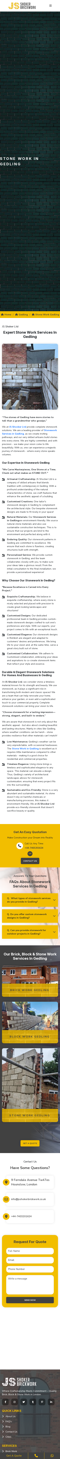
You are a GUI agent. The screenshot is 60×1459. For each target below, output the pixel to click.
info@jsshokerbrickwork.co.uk (28, 1199)
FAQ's (9, 1421)
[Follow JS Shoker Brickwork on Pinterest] (42, 1402)
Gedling (23, 314)
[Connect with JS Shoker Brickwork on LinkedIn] (51, 1402)
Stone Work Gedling (47, 314)
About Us (11, 1416)
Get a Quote (14, 1456)
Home (7, 314)
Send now (30, 1300)
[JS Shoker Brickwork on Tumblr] (33, 1402)
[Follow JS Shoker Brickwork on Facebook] (5, 1402)
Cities (8, 1436)
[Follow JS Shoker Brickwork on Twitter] (23, 1402)
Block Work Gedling (30, 1036)
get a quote (30, 1143)
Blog (8, 1426)
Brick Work (11, 1451)
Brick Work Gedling (29, 990)
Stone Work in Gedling (25, 748)
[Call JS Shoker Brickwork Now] (36, 1455)
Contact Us (30, 861)
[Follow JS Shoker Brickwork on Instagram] (14, 1402)
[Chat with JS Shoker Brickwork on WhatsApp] (52, 1455)
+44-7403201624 (34, 847)
